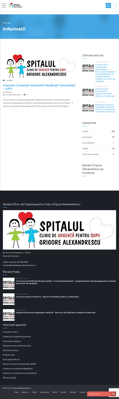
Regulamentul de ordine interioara (17, 346)
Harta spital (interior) (11, 359)
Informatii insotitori (11, 350)
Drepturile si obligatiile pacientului (17, 336)
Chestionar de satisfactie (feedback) (18, 368)
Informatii (73, 392)
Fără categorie (88, 143)
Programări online (10, 332)
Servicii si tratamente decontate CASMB (19, 364)
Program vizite (9, 355)
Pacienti (63, 392)
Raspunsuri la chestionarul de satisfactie (20, 373)
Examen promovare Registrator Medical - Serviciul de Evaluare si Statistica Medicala (105, 108)
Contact (82, 392)
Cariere (9, 80)
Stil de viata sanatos (90, 154)
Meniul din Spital (9, 378)
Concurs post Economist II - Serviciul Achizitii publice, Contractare (105, 92)
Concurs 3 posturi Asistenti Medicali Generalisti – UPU (39, 87)
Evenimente (87, 137)
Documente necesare (12, 341)
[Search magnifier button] (113, 393)
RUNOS (85, 148)
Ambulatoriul (44, 392)
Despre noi (25, 392)
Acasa (16, 392)
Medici (55, 392)
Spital (35, 392)
